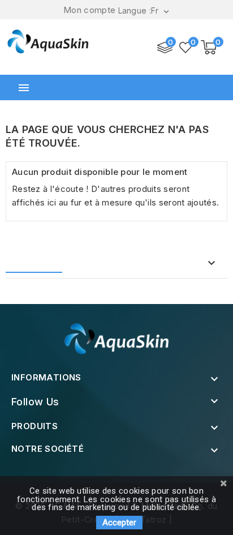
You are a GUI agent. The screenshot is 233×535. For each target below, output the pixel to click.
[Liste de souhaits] (186, 47)
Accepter (119, 522)
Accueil (36, 263)
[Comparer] (165, 47)
